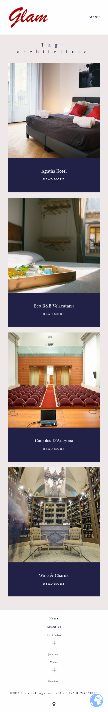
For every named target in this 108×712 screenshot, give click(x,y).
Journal (54, 654)
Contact (54, 681)
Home (53, 618)
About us (54, 626)
